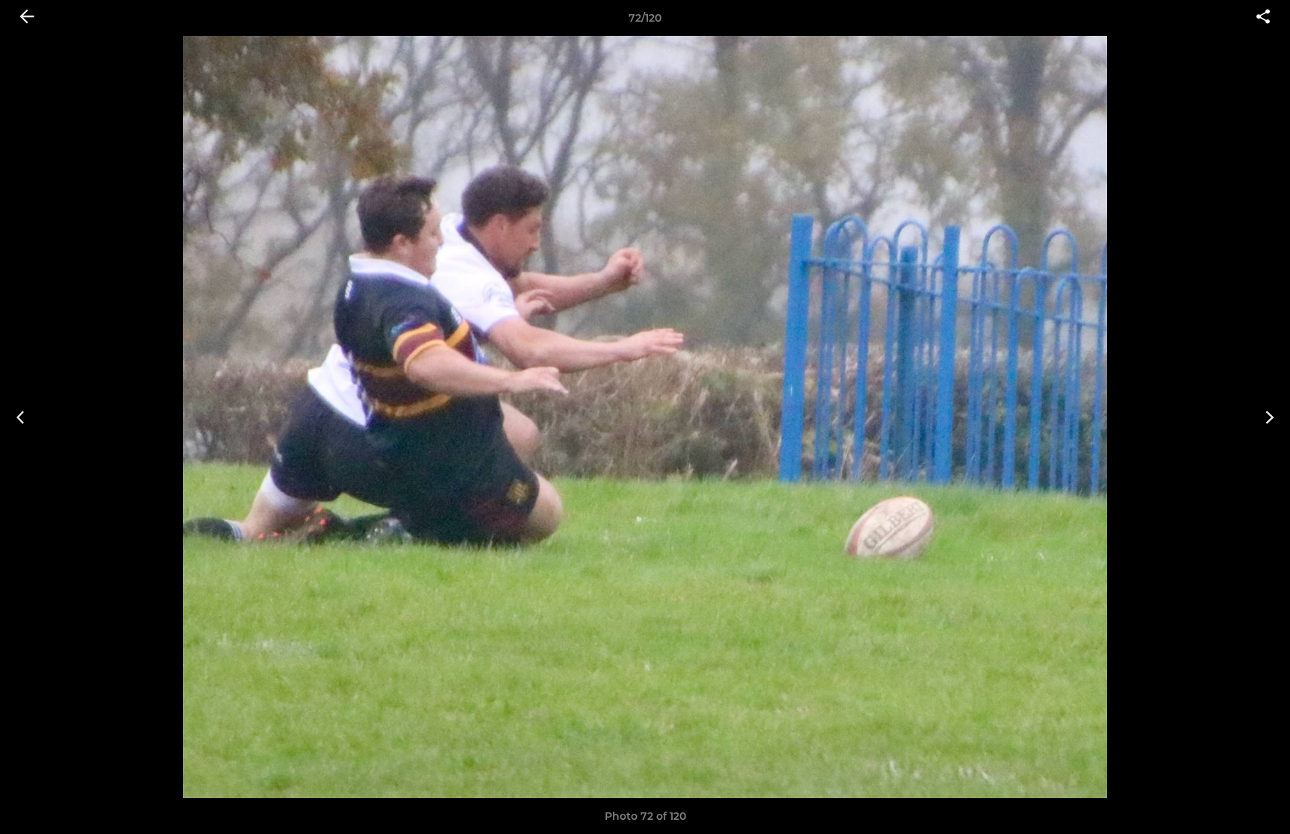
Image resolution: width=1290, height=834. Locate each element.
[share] (1263, 17)
